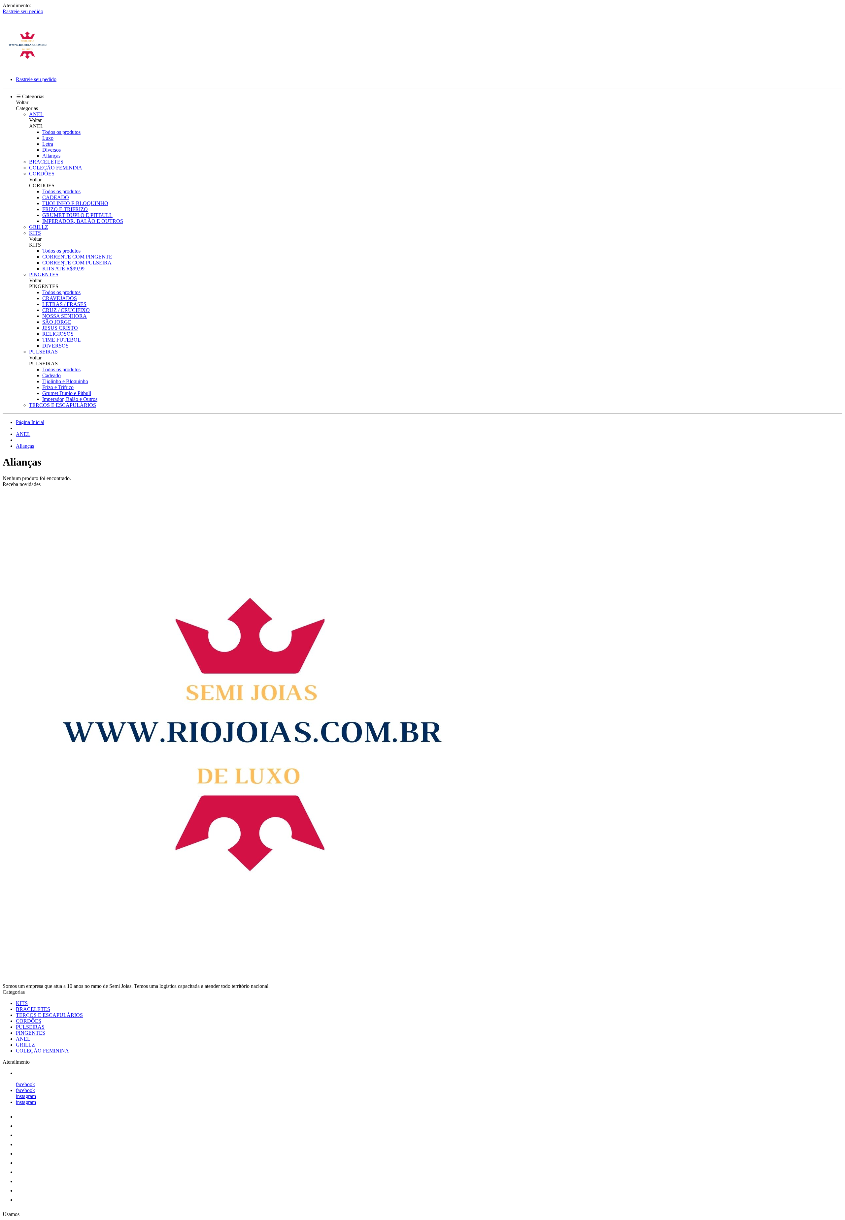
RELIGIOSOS (58, 334)
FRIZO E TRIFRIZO (65, 209)
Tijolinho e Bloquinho (65, 381)
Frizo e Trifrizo (58, 387)
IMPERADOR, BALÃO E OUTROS (82, 221)
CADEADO (55, 197)
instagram (26, 1096)
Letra (47, 144)
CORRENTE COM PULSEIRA (77, 262)
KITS (35, 233)
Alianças (51, 156)
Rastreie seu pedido (23, 11)
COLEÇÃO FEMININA (55, 167)
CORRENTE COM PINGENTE (77, 256)
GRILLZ (38, 227)
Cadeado (51, 375)
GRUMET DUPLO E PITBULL (77, 215)
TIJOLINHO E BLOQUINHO (75, 203)
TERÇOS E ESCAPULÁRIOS (62, 405)
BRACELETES (46, 162)
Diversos (51, 150)
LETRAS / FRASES (64, 304)
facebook (25, 1084)
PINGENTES (43, 274)
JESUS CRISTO (60, 328)
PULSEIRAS (43, 351)
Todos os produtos (61, 132)
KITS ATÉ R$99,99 (63, 268)
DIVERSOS (55, 346)
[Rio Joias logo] (27, 68)
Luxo (47, 138)
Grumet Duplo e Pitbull (66, 393)
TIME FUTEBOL (61, 340)
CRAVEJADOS (59, 298)
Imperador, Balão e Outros (69, 399)
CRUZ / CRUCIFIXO (66, 310)
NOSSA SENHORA (64, 316)
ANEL (36, 114)
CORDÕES (41, 173)
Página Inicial (30, 422)
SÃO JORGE (56, 322)
